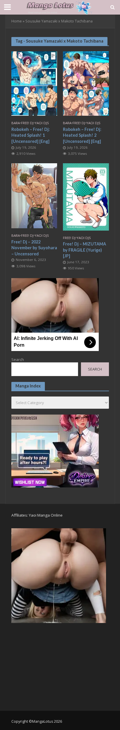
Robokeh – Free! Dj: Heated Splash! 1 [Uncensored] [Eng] (30, 135)
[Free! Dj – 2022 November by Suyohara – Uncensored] (34, 195)
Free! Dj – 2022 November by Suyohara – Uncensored (34, 247)
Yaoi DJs (42, 123)
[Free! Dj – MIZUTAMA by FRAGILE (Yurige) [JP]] (86, 196)
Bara (15, 123)
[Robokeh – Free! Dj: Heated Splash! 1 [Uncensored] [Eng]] (34, 83)
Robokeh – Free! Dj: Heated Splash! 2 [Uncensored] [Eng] (82, 135)
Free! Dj (27, 123)
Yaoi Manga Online (46, 515)
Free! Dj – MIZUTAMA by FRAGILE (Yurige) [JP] (84, 249)
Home (16, 21)
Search (17, 359)
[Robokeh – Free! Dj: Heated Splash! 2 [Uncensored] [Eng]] (86, 83)
